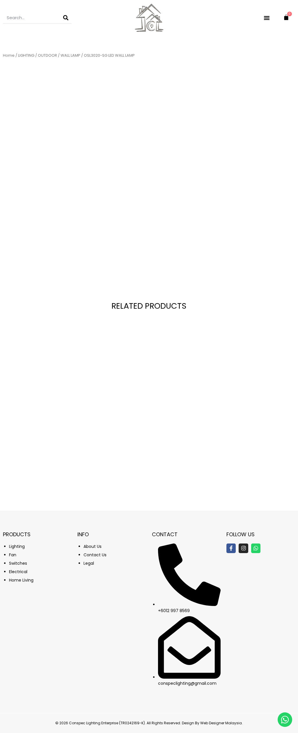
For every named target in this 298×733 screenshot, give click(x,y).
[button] (267, 17)
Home (9, 55)
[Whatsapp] (255, 548)
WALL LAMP (70, 55)
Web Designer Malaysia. (221, 723)
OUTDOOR (47, 55)
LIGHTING (26, 55)
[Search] (66, 17)
